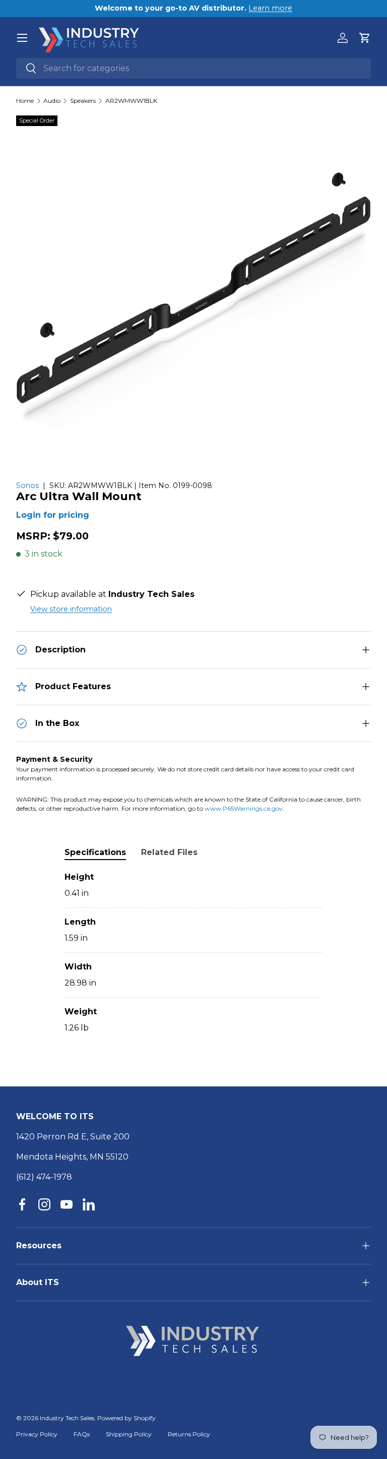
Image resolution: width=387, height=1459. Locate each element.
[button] (365, 38)
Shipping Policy (129, 1434)
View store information (71, 609)
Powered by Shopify (126, 1418)
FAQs (82, 1434)
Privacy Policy (36, 1434)
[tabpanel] (193, 952)
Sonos (27, 485)
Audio (51, 101)
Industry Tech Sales (67, 1418)
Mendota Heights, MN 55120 (72, 1157)
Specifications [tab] (95, 852)
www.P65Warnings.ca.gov (244, 808)
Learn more (270, 8)
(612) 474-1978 (44, 1177)
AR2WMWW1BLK (131, 101)
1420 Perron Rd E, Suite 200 (73, 1136)
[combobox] (193, 68)
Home (25, 101)
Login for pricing (52, 515)
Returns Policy (189, 1434)
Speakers (83, 101)
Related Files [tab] (169, 852)
